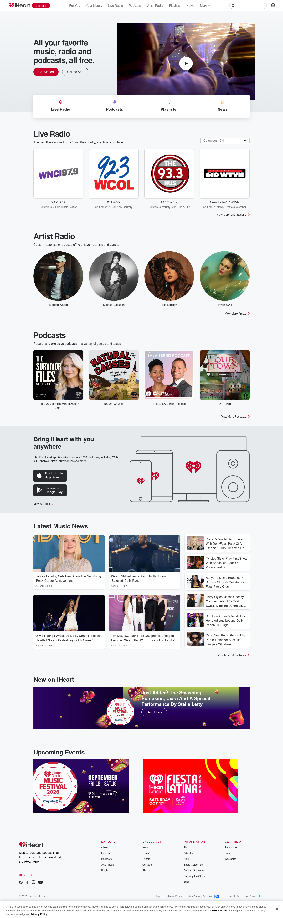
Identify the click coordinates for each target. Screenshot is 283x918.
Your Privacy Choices (200, 896)
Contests (147, 864)
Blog (186, 859)
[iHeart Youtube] (40, 882)
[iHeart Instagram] (33, 882)
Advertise (189, 853)
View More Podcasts (233, 416)
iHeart (104, 847)
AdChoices (252, 896)
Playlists (175, 5)
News (190, 5)
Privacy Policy (174, 896)
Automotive (231, 847)
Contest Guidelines (194, 870)
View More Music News (232, 655)
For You (74, 5)
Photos (146, 870)
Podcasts (135, 5)
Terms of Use (232, 896)
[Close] (277, 909)
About (187, 847)
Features (147, 853)
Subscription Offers (194, 876)
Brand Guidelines (193, 864)
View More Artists (235, 313)
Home (228, 853)
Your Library (94, 5)
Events (146, 859)
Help (157, 896)
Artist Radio (155, 5)
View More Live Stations (231, 214)
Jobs (186, 882)
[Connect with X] (26, 882)
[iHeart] (19, 5)
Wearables (230, 859)
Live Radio (115, 5)
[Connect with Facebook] (21, 882)
